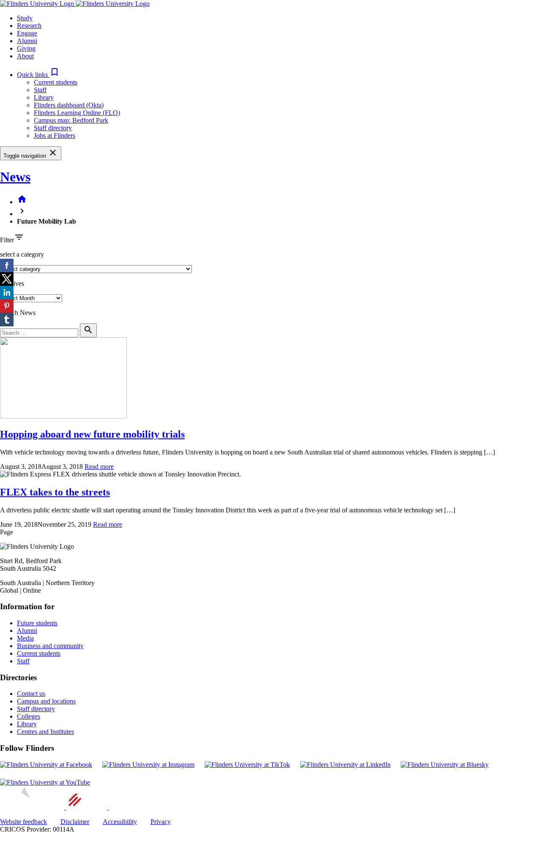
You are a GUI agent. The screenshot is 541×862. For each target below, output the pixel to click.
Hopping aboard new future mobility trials (92, 434)
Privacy (160, 821)
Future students (37, 623)
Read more (99, 466)
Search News (18, 312)
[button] (38, 74)
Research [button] (29, 25)
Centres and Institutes (45, 731)
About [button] (25, 56)
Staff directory (53, 127)
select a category (22, 254)
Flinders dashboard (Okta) (69, 105)
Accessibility (120, 821)
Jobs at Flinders (54, 135)
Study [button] (25, 18)
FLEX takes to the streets (55, 492)
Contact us (31, 693)
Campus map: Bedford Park (71, 120)
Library (44, 97)
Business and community (50, 645)
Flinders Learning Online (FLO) (77, 112)
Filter (7, 240)
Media (25, 638)
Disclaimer (74, 821)
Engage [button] (27, 33)
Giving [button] (26, 48)
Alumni (27, 630)
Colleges (28, 716)
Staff (40, 89)
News (15, 176)
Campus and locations (46, 701)
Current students (55, 82)
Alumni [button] (27, 40)
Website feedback (23, 821)
